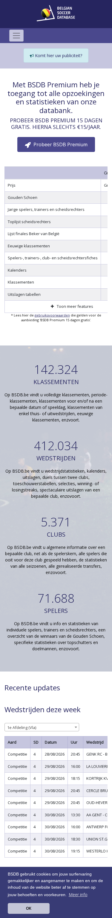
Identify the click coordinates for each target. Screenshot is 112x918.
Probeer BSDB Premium (60, 144)
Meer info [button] (78, 894)
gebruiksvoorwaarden (52, 315)
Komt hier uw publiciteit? (58, 55)
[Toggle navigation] (16, 36)
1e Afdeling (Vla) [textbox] (21, 727)
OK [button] (28, 908)
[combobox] (41, 727)
